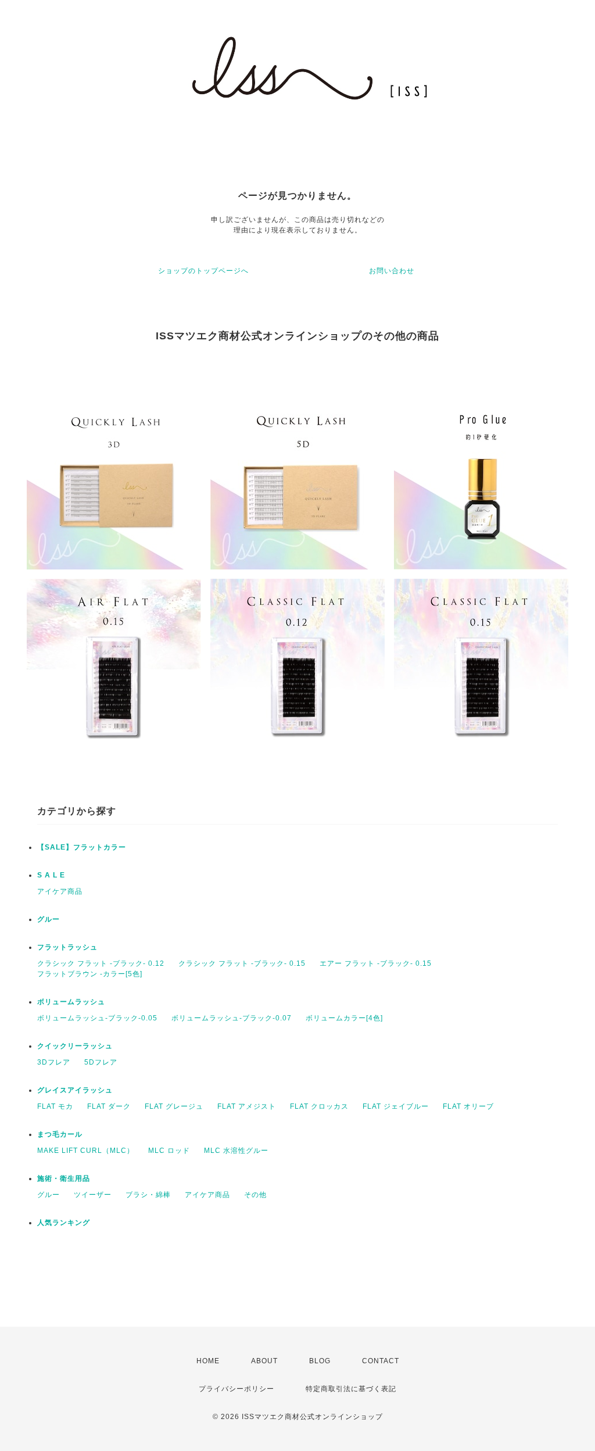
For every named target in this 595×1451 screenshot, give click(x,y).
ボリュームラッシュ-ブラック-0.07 (231, 1018)
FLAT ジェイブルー (396, 1106)
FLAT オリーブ (468, 1106)
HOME (208, 1361)
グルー (48, 919)
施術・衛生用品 (63, 1178)
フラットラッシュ (67, 947)
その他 (255, 1195)
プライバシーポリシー (236, 1389)
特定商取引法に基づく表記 (351, 1389)
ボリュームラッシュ (71, 1002)
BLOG (320, 1361)
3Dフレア (53, 1062)
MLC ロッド (169, 1151)
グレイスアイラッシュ (75, 1090)
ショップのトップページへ (203, 271)
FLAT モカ (55, 1106)
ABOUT (264, 1361)
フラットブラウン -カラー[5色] (89, 974)
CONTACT (380, 1361)
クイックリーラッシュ (75, 1046)
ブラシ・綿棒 (148, 1195)
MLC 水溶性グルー (236, 1151)
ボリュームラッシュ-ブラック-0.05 (97, 1018)
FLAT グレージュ (174, 1106)
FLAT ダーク (109, 1106)
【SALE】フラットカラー (81, 847)
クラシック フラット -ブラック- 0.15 (242, 963)
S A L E (51, 875)
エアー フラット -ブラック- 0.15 (376, 963)
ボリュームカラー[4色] (344, 1018)
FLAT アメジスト (246, 1106)
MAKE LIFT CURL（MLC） (85, 1151)
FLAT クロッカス (319, 1106)
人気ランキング (63, 1223)
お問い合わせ (391, 271)
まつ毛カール (60, 1134)
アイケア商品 (60, 891)
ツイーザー (93, 1195)
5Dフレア (100, 1062)
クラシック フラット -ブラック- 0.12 (100, 963)
